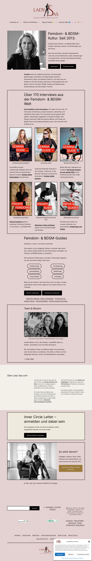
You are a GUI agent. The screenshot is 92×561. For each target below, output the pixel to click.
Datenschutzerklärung (73, 558)
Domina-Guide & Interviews (58, 301)
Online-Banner (80, 525)
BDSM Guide (58, 271)
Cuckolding (57, 276)
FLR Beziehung (57, 266)
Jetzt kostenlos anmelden (35, 435)
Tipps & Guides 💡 (48, 22)
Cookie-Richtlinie (65, 558)
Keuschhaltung (34, 271)
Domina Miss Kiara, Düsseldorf (20, 163)
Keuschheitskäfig (42, 301)
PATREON (53, 509)
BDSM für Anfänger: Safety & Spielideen (40, 299)
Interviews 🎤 (14, 22)
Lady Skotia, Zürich (46, 163)
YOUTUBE (57, 507)
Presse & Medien (79, 520)
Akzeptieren (60, 554)
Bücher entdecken (32, 293)
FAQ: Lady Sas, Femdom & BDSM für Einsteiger (41, 483)
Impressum (81, 558)
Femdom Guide (68, 66)
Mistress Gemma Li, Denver (71, 163)
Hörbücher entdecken (52, 293)
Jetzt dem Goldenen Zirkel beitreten (71, 468)
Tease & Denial (34, 276)
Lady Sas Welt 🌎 (65, 22)
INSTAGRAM (49, 507)
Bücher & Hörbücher (30, 22)
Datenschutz (72, 523)
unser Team (30, 359)
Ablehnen (70, 554)
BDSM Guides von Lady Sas (71, 217)
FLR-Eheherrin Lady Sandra (20, 217)
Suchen (34, 508)
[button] (89, 541)
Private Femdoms (16, 222)
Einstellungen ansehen (83, 554)
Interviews (54, 66)
